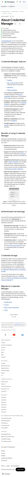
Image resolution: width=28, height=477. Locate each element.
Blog (2, 354)
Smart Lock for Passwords (11, 307)
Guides (10, 13)
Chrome (3, 453)
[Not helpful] (13, 16)
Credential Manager (6, 41)
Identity (12, 6)
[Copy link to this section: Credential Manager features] (2, 64)
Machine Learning (5, 365)
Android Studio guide (6, 418)
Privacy (3, 373)
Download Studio (5, 425)
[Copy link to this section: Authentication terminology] (2, 214)
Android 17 (3, 397)
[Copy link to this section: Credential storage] (18, 256)
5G (2, 375)
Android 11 (3, 412)
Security (4, 6)
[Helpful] (10, 16)
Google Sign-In (8, 302)
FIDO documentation (14, 245)
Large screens (4, 381)
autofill (6, 125)
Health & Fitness (5, 368)
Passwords (10, 87)
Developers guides (5, 420)
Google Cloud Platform (6, 458)
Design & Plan (15, 11)
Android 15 (3, 402)
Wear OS (3, 384)
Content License (18, 324)
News (2, 352)
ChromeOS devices (5, 386)
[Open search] (17, 2)
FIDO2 (6, 310)
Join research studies (6, 441)
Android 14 (3, 404)
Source (3, 350)
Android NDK (4, 427)
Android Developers (5, 11)
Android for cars (5, 389)
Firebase (3, 455)
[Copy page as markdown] (20, 24)
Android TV (3, 391)
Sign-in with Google (12, 83)
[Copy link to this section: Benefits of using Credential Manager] (10, 136)
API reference (4, 423)
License (8, 466)
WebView (14, 120)
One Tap (6, 305)
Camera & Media (5, 370)
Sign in (24, 1)
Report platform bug (6, 434)
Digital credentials (12, 90)
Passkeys (9, 80)
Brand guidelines (15, 466)
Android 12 (3, 409)
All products (4, 460)
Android (3, 342)
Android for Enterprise (6, 345)
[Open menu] (2, 2)
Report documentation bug (7, 436)
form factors (21, 153)
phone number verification (16, 169)
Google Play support (6, 439)
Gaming (3, 363)
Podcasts (3, 357)
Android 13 (3, 407)
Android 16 (3, 400)
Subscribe (20, 469)
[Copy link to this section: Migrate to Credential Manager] (10, 289)
